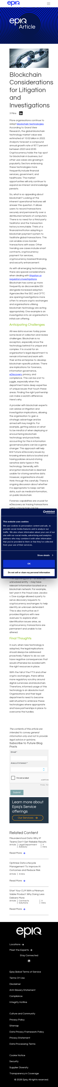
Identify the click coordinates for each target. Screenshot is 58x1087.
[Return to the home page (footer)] (13, 3)
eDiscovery (15, 374)
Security (13, 1061)
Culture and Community (22, 1013)
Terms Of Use (17, 978)
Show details (43, 555)
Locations (15, 944)
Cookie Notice (17, 1055)
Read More (15, 853)
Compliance (16, 996)
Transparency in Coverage (24, 1073)
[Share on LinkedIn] (21, 113)
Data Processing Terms (22, 1044)
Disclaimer (15, 984)
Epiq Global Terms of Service (25, 972)
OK (29, 564)
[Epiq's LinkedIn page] (29, 961)
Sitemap (14, 1025)
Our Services (26, 817)
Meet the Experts (19, 950)
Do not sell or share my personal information (29, 572)
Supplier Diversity (18, 1067)
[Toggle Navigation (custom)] (49, 4)
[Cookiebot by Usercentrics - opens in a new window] (43, 512)
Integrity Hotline (18, 1002)
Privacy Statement (19, 1038)
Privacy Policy (17, 1019)
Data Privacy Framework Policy (26, 1032)
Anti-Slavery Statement (22, 990)
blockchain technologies (30, 124)
